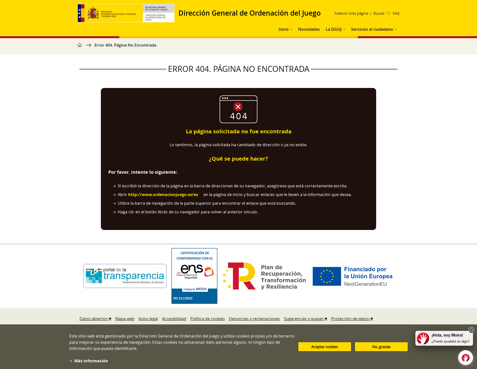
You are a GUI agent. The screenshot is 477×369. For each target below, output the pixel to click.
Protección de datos (350, 318)
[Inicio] (128, 13)
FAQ (396, 13)
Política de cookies (207, 318)
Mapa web (124, 318)
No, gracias (381, 346)
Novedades (309, 29)
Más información (91, 361)
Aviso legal (148, 318)
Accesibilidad (174, 318)
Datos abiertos (93, 318)
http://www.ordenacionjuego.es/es (163, 194)
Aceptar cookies (324, 346)
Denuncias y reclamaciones (254, 318)
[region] (238, 47)
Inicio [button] (283, 29)
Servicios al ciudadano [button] (372, 29)
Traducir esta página (351, 13)
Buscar (379, 13)
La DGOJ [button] (334, 29)
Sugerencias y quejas (303, 318)
